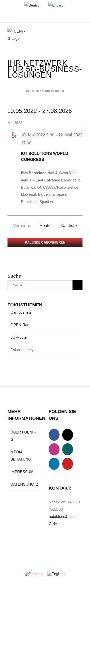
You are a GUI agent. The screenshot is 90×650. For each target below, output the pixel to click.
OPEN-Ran (19, 325)
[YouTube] (67, 464)
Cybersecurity (22, 350)
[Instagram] (54, 449)
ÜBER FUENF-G (23, 436)
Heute (45, 225)
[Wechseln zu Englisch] (57, 5)
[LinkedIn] (54, 464)
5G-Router (19, 337)
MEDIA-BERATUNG (20, 455)
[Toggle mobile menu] (80, 35)
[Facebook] (54, 435)
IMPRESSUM (22, 472)
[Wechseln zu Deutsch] (33, 573)
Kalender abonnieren (45, 242)
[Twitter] (67, 435)
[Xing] (67, 449)
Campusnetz (21, 312)
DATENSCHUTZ (24, 484)
